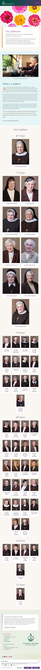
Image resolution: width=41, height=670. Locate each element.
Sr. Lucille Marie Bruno (25, 350)
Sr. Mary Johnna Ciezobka (7, 559)
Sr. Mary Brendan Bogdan (25, 435)
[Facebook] (2, 656)
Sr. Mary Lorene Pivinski (7, 390)
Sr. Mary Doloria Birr (6, 350)
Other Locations (7, 641)
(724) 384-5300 (7, 638)
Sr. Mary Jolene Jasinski (16, 474)
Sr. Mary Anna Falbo (15, 558)
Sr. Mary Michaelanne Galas (25, 455)
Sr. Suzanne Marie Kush (34, 473)
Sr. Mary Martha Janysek (7, 474)
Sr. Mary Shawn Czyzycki (20, 603)
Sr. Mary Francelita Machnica (11, 265)
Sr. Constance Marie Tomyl (34, 512)
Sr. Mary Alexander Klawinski (11, 234)
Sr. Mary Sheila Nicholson (25, 494)
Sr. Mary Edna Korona (16, 369)
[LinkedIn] (9, 656)
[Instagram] (6, 656)
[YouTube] (11, 656)
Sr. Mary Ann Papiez (21, 577)
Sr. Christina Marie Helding (25, 559)
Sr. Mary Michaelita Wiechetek (20, 409)
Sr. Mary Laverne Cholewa (7, 455)
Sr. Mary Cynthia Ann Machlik (25, 370)
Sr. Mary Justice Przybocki (16, 390)
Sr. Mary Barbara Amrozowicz (16, 435)
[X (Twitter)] (4, 656)
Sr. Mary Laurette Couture (16, 455)
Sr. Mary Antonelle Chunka (34, 351)
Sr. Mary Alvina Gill (29, 203)
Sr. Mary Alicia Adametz (7, 435)
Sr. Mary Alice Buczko (34, 434)
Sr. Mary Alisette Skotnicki (30, 295)
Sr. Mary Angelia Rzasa (25, 389)
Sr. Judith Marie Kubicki (25, 473)
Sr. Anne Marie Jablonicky (34, 455)
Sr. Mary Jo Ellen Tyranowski (15, 533)
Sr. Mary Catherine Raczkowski (6, 513)
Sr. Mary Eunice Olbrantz (34, 370)
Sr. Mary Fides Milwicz (7, 493)
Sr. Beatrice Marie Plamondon (34, 494)
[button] (20, 66)
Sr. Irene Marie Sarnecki (11, 295)
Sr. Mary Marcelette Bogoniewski (16, 351)
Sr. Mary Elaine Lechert (30, 234)
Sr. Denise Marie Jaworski (34, 559)
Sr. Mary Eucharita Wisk (20, 326)
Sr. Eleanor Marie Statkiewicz (34, 390)
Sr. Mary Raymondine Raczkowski (16, 513)
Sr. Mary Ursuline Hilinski (20, 166)
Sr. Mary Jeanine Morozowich (16, 494)
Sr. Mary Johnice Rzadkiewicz (25, 513)
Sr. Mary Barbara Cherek (11, 203)
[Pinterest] (7, 656)
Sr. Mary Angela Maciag (29, 265)
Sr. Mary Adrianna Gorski (7, 370)
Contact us (6, 639)
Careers (5, 646)
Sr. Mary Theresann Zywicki (25, 533)
